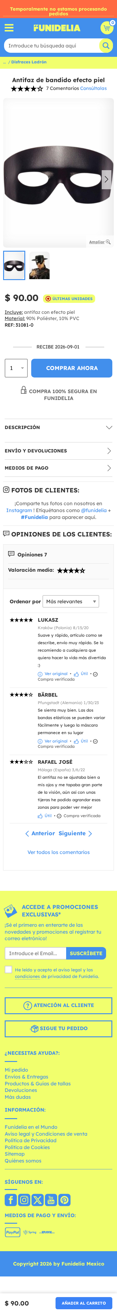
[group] (14, 265)
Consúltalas (93, 88)
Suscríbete (86, 953)
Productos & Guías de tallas (38, 1083)
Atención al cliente (63, 1005)
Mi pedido (16, 1070)
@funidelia (94, 510)
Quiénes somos (23, 1161)
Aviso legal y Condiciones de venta (46, 1134)
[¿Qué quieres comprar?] (9, 28)
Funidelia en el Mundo (31, 1127)
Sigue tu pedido (63, 1028)
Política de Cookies (27, 1147)
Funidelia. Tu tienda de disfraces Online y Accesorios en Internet (57, 27)
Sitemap (15, 1154)
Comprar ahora (72, 368)
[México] (11, 1200)
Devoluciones (21, 1090)
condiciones (27, 976)
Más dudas (18, 1097)
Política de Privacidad (30, 1140)
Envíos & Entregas (26, 1077)
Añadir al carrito (84, 1303)
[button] (106, 180)
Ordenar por (25, 601)
